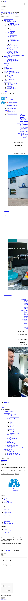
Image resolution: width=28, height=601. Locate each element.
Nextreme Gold (13, 35)
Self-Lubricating (10, 32)
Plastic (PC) (12, 39)
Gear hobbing (7, 501)
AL (10, 43)
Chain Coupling (10, 75)
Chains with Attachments (12, 60)
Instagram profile (8, 530)
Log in (2, 9)
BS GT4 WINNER (14, 24)
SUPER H (12, 31)
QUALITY (6, 211)
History (22, 117)
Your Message (4, 569)
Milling (25, 322)
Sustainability (23, 119)
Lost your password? (5, 12)
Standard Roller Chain (12, 21)
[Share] (2, 553)
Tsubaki (5, 80)
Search (16, 16)
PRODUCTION (7, 295)
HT (10, 28)
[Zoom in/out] (5, 553)
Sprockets (6, 67)
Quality (5, 511)
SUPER (11, 29)
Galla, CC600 (10, 84)
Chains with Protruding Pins (13, 61)
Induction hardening (8, 502)
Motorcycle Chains (11, 88)
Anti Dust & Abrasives (12, 83)
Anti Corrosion (10, 36)
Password (3, 6)
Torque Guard (10, 78)
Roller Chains (7, 20)
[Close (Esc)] (1, 553)
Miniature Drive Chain (12, 45)
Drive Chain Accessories (12, 47)
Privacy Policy (7, 521)
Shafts (25, 312)
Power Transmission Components (11, 72)
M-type (8, 57)
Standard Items (7, 512)
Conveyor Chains (8, 56)
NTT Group (20, 114)
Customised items (8, 513)
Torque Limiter (10, 79)
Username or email (5, 3)
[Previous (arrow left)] (1, 554)
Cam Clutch (9, 74)
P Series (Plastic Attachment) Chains (15, 55)
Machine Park (24, 319)
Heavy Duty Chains (11, 25)
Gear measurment (8, 504)
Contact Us (6, 116)
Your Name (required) (6, 560)
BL (10, 44)
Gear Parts (23, 299)
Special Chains (7, 82)
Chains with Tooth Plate (12, 52)
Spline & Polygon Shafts (9, 71)
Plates (25, 317)
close (5, 1)
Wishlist (5, 91)
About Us (22, 115)
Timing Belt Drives (8, 68)
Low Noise (9, 86)
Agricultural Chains (11, 87)
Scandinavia (20, 123)
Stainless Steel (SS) (14, 40)
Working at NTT (24, 121)
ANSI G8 (12, 23)
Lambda (11, 33)
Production (6, 509)
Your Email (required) (6, 565)
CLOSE (2, 598)
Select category (4, 460)
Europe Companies (21, 133)
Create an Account (13, 13)
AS (10, 37)
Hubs (25, 313)
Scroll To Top (4, 599)
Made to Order (7, 515)
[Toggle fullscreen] (4, 553)
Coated (8, 48)
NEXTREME (8, 19)
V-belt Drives (7, 69)
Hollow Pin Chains (11, 53)
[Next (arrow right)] (2, 554)
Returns (5, 522)
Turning (25, 320)
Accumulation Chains (12, 51)
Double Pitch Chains (11, 59)
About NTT (6, 110)
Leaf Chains (9, 41)
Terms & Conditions (8, 523)
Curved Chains (10, 49)
